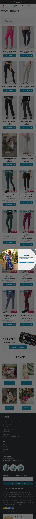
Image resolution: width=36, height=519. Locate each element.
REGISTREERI (27, 262)
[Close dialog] (35, 249)
